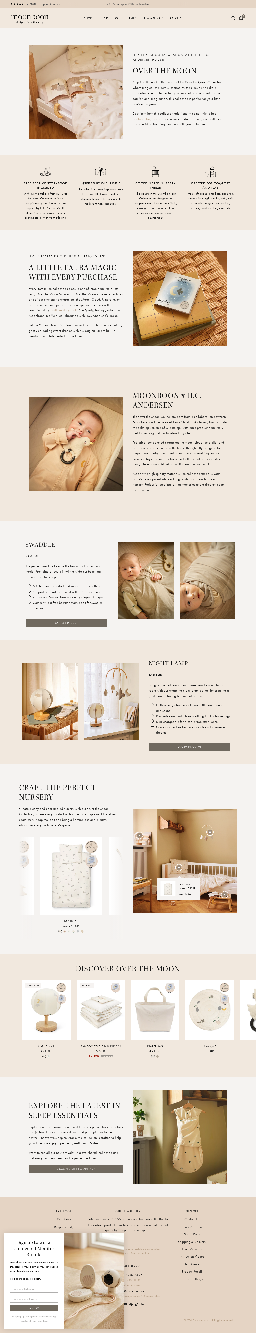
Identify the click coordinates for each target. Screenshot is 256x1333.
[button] (76, 1169)
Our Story (64, 1219)
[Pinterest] (131, 1302)
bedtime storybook (64, 310)
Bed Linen (71, 921)
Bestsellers (109, 18)
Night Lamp (46, 1046)
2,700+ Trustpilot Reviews (43, 4)
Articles (175, 18)
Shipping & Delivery (192, 1241)
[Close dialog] (118, 1238)
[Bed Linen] (71, 876)
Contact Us (192, 1219)
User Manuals (192, 1249)
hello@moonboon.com (131, 1291)
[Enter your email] (164, 1241)
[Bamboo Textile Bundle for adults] (101, 1010)
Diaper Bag (155, 1046)
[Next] (117, 876)
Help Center (192, 1264)
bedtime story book (146, 119)
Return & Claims (192, 1227)
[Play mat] (209, 1010)
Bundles (130, 18)
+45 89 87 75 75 (131, 1275)
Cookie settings (192, 1279)
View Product (185, 893)
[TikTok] (136, 1302)
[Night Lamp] (46, 1010)
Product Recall (192, 1271)
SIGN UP (34, 1308)
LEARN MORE (64, 1211)
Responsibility (64, 1227)
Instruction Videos (192, 1256)
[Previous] (26, 876)
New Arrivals (153, 18)
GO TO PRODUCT (66, 623)
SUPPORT (192, 1211)
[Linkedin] (142, 1302)
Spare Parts (192, 1234)
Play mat (209, 1046)
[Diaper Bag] (155, 1010)
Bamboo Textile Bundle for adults (101, 1048)
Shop (88, 18)
